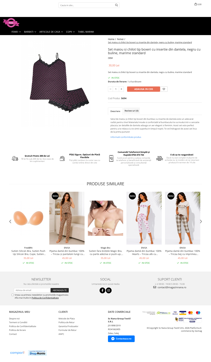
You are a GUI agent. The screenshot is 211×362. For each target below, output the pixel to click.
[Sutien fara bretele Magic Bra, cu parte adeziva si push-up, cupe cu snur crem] (105, 218)
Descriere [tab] (115, 111)
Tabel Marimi (86, 31)
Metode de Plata (67, 318)
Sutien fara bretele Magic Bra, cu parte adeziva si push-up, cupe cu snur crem (105, 252)
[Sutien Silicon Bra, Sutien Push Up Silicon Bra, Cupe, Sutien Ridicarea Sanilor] (28, 218)
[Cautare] (117, 5)
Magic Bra (105, 247)
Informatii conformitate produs (125, 137)
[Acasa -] (18, 22)
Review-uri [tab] (131, 110)
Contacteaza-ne (123, 338)
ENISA (67, 247)
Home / (112, 39)
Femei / (121, 39)
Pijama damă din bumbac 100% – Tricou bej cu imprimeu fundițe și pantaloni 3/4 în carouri (182, 252)
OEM (110, 57)
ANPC (61, 334)
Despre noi (14, 318)
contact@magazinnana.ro (171, 287)
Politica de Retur (67, 322)
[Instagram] (109, 290)
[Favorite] (164, 89)
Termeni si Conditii (18, 322)
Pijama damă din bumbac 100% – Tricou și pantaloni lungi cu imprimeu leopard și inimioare (66, 252)
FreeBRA (28, 247)
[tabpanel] (56, 81)
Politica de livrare (17, 330)
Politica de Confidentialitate (45, 297)
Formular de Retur (67, 330)
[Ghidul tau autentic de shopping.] (17, 352)
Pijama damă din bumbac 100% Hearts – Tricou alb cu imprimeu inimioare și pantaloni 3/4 (144, 252)
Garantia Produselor (68, 326)
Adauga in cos (143, 89)
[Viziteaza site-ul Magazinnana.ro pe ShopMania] (37, 352)
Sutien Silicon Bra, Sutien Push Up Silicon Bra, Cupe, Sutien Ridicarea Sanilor (28, 252)
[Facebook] (102, 290)
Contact (13, 334)
